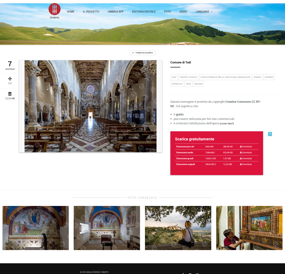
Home (84, 6)
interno (269, 72)
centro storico (188, 72)
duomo (257, 72)
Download (247, 141)
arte (188, 79)
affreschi (177, 79)
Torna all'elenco (144, 48)
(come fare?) (227, 118)
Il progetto (103, 6)
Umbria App (125, 6)
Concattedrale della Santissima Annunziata (225, 72)
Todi (174, 72)
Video (185, 6)
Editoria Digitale (151, 6)
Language (203, 6)
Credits (105, 268)
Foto (172, 6)
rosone (198, 79)
